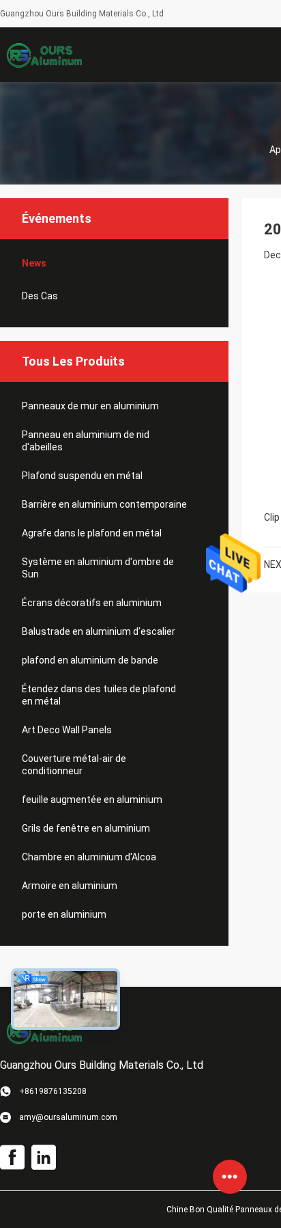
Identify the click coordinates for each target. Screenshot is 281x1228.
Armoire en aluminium (69, 885)
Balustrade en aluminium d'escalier (98, 631)
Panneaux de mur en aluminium (90, 405)
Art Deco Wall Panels (67, 729)
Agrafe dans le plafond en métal (92, 533)
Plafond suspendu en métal (82, 475)
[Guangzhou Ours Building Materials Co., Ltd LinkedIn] (43, 1157)
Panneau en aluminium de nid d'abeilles (85, 440)
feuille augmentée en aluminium (92, 799)
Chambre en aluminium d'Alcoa (89, 856)
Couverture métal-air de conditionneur (74, 764)
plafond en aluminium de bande (90, 660)
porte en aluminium (64, 914)
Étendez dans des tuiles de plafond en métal (99, 695)
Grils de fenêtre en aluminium (86, 828)
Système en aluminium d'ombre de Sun (98, 567)
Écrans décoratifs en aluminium (92, 602)
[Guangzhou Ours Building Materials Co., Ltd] (44, 54)
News (34, 263)
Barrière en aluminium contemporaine (104, 504)
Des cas (40, 295)
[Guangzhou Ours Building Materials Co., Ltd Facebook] (12, 1157)
